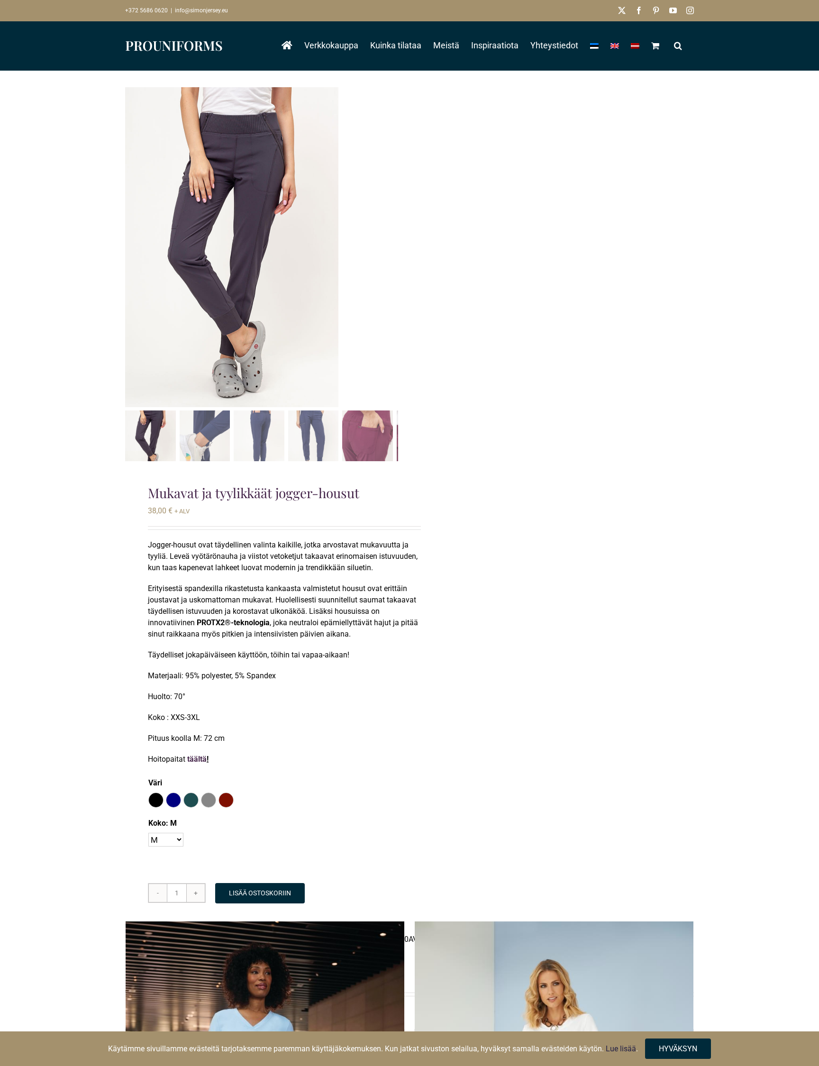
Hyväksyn (678, 1048)
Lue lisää (621, 1048)
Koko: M (162, 823)
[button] (678, 45)
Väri (155, 782)
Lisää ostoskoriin (260, 893)
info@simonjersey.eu (201, 10)
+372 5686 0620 (146, 10)
